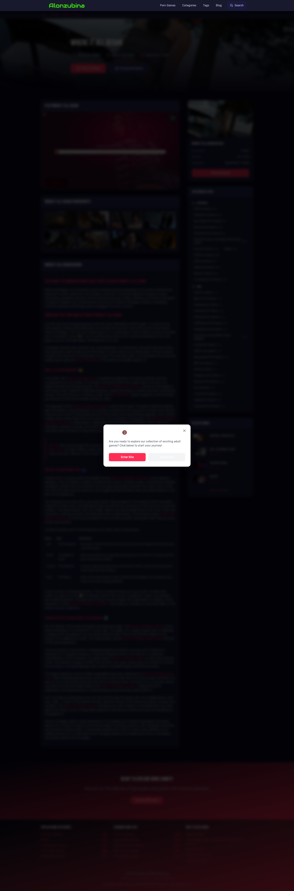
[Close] (184, 430)
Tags (206, 5)
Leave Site (167, 457)
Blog (219, 5)
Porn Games (167, 5)
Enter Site (127, 457)
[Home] (67, 5)
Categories (189, 5)
